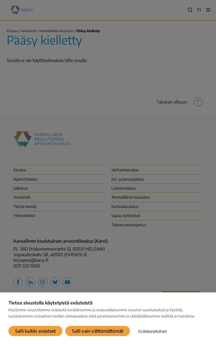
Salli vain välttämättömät (97, 331)
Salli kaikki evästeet (35, 331)
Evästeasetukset (152, 331)
